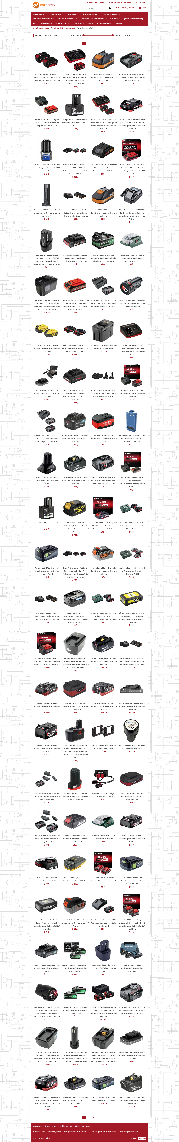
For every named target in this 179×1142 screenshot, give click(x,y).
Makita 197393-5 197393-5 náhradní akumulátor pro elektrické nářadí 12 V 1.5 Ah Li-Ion (47, 968)
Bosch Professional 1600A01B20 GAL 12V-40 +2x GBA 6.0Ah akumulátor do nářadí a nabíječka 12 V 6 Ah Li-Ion (103, 393)
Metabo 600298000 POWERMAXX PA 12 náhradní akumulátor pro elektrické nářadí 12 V (132, 258)
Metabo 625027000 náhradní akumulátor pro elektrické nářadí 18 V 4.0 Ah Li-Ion (47, 748)
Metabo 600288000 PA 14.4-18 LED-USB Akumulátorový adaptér (103, 837)
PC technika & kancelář (103, 23)
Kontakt (143, 2)
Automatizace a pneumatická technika (93, 19)
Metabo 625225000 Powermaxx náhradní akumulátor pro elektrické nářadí (47, 481)
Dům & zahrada (45, 23)
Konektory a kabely (38, 14)
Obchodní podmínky (131, 2)
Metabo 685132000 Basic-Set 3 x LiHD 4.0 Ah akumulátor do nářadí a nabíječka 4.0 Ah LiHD (132, 571)
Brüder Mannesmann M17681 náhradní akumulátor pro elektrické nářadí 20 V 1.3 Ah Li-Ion (75, 839)
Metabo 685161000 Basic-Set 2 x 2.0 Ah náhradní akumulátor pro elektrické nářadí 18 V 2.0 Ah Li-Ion (103, 616)
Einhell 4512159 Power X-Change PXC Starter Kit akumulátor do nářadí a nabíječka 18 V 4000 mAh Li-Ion (47, 123)
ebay (137, 1132)
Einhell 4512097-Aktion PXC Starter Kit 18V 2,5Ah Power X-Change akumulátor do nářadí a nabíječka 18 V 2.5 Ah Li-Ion (132, 482)
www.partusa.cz (70, 1132)
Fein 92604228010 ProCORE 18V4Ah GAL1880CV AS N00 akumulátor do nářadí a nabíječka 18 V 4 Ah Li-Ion (132, 661)
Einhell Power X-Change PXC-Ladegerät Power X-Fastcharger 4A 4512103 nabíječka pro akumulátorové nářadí (132, 350)
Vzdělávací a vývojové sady (90, 14)
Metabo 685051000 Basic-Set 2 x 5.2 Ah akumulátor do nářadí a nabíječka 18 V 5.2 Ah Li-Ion (132, 526)
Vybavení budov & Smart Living (133, 19)
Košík (143, 8)
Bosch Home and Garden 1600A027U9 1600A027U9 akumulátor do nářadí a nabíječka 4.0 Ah (47, 839)
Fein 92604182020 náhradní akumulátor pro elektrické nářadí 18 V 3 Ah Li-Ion (103, 213)
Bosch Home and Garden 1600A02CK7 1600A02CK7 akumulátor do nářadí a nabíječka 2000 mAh (47, 797)
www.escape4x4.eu (127, 1132)
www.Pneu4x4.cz (39, 1132)
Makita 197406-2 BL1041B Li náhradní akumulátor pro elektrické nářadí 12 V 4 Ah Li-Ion (75, 439)
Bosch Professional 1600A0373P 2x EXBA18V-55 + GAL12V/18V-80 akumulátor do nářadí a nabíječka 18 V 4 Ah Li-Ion (103, 1011)
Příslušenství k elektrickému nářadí (63, 28)
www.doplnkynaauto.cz (54, 1132)
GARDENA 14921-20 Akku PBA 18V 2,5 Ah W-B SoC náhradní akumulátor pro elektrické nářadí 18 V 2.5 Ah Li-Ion (104, 481)
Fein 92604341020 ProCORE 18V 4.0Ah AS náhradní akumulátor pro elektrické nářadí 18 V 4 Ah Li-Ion (103, 168)
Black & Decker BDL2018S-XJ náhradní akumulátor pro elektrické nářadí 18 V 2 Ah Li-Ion (132, 1055)
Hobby (67, 23)
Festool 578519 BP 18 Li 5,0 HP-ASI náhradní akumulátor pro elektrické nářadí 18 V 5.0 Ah (47, 571)
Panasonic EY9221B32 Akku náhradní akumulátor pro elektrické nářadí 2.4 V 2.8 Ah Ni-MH (47, 213)
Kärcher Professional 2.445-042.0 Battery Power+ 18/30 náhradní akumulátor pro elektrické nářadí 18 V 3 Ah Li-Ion (47, 924)
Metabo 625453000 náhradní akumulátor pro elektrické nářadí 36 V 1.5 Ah (103, 439)
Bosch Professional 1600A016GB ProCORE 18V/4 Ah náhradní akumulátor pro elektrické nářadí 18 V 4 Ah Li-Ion (75, 395)
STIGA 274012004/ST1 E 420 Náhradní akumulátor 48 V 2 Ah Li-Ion (104, 347)
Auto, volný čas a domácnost (66, 19)
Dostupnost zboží (91, 2)
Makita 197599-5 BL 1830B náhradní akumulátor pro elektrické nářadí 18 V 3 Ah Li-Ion (75, 481)
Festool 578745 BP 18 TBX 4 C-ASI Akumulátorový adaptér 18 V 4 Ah (103, 1099)
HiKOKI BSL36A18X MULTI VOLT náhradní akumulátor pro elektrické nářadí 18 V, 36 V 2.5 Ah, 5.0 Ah (103, 258)
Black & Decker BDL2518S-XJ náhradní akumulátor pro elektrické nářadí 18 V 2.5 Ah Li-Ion (132, 706)
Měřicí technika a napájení (112, 14)
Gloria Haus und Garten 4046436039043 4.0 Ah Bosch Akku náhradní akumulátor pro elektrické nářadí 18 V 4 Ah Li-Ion (75, 617)
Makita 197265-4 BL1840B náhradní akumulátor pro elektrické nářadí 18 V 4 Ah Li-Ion (103, 661)
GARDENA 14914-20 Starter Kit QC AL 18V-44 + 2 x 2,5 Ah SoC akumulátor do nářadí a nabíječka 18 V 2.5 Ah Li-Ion (47, 439)
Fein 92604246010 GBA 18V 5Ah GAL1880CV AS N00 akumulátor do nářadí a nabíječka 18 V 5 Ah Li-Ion (47, 616)
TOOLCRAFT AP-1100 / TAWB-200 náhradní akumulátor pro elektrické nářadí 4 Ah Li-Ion (75, 706)
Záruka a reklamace (115, 2)
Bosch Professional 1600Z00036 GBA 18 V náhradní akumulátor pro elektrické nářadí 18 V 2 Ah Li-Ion (75, 258)
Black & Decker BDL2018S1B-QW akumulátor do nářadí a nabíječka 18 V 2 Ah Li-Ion (47, 393)
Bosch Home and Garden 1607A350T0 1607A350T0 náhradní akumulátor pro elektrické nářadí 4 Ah (132, 78)
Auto (34, 23)
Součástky (119, 23)
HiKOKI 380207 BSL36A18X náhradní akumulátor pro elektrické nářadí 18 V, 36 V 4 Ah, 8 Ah (75, 1010)
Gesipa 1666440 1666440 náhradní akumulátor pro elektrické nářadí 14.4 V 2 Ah (75, 123)
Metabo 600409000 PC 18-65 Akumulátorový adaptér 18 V (47, 879)
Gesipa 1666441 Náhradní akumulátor (47, 523)
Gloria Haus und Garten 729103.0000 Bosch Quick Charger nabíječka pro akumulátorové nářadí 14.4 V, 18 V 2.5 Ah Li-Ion (132, 214)
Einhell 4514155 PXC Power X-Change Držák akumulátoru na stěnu (104, 747)
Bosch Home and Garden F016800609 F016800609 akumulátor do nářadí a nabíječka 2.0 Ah (104, 923)
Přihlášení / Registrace (125, 8)
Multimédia (78, 23)
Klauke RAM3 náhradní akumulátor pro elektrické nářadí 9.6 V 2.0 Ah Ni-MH (103, 968)
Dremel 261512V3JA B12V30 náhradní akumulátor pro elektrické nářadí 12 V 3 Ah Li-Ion (47, 168)
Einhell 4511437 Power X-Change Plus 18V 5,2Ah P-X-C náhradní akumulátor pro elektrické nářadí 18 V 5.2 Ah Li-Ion (47, 661)
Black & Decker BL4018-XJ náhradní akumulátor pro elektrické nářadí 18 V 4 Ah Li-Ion (103, 571)
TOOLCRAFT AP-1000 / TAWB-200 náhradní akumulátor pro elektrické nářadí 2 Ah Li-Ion (132, 797)
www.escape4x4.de (98, 1132)
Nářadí (89, 23)
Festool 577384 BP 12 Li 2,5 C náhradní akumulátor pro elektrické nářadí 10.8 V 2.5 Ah (132, 881)
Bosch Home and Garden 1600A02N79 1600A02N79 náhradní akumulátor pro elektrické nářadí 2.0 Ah (132, 303)
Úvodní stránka (38, 28)
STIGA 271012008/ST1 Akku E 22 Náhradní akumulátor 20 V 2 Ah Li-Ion (75, 879)
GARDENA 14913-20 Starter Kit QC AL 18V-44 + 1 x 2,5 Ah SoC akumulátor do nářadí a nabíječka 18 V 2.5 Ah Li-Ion (103, 303)
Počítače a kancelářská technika (42, 19)
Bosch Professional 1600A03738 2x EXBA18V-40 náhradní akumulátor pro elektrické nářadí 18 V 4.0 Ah (75, 348)
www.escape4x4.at (112, 1132)
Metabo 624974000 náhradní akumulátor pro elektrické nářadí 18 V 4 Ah (47, 706)
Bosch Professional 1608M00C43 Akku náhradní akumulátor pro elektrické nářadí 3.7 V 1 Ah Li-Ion (132, 439)
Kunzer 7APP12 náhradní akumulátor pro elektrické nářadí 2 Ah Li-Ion (132, 747)
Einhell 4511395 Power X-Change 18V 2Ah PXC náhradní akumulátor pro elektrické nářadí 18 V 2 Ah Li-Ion (104, 526)
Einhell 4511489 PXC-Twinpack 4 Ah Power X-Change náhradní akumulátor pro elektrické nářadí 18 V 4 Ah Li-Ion (47, 78)
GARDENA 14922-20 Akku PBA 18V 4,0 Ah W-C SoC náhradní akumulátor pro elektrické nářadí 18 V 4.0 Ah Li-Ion (132, 1010)
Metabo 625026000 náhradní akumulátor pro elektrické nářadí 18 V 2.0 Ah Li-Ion (132, 839)
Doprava (103, 2)
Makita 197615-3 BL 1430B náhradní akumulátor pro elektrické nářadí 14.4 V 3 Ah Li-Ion (132, 1100)
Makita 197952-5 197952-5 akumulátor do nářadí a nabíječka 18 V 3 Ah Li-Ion (132, 968)
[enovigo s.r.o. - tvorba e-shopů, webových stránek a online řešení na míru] (142, 1138)
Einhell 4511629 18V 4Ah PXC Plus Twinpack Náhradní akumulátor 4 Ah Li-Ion (103, 881)
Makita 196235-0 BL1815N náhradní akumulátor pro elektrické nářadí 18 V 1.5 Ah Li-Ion (75, 1100)
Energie (57, 23)
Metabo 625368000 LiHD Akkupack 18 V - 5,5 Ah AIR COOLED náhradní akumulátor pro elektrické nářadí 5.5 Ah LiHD (47, 1102)
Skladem (129, 35)
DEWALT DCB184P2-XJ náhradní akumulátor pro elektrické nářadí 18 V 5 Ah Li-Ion (47, 348)
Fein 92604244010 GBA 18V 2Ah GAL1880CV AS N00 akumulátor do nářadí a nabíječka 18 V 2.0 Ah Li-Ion (75, 213)
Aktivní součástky (71, 14)
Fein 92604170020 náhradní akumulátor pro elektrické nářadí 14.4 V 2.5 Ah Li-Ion (103, 78)
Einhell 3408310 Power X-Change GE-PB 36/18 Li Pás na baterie (103, 795)
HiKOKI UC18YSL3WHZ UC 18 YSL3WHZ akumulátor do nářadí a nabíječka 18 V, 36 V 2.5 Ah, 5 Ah (75, 968)
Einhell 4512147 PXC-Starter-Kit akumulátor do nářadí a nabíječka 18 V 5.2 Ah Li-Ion (132, 393)
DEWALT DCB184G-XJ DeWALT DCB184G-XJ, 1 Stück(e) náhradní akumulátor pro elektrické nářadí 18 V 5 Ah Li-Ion (75, 527)
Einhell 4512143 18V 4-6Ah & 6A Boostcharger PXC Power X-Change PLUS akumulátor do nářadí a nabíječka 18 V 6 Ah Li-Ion (75, 79)
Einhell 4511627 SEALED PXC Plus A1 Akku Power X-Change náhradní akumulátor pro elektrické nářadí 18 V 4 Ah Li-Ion (132, 169)
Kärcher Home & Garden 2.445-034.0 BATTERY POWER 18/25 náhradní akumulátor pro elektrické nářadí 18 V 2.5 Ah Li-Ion (132, 617)
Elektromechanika (55, 14)
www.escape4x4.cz (83, 1132)
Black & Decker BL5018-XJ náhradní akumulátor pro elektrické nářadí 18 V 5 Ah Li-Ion (75, 923)
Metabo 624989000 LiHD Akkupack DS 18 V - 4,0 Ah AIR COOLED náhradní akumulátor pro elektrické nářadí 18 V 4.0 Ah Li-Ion (132, 124)
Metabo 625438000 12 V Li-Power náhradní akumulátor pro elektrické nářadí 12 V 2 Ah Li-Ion (75, 797)
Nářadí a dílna (114, 19)
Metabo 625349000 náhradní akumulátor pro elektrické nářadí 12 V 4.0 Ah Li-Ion (103, 706)
